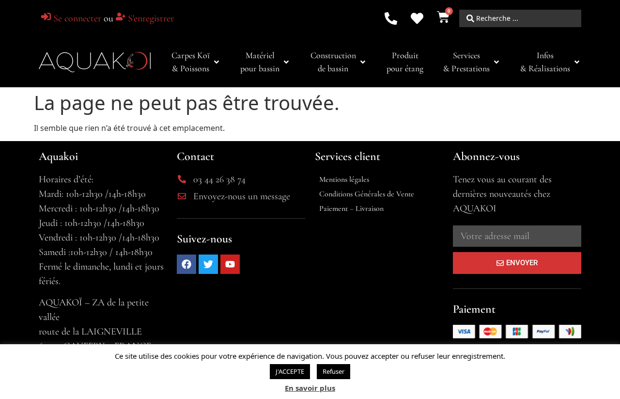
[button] (196, 62)
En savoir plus (310, 388)
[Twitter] (208, 264)
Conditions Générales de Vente (366, 194)
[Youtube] (230, 264)
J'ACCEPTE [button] (290, 371)
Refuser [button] (333, 371)
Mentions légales (344, 179)
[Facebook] (186, 264)
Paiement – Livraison (351, 208)
